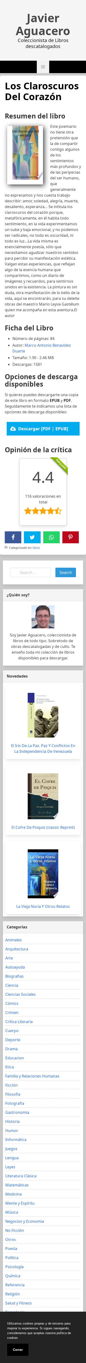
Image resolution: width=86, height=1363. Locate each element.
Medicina (13, 1194)
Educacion (14, 1058)
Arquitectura (16, 949)
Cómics (11, 1003)
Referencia (15, 1285)
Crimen (11, 1012)
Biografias (14, 976)
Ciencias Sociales (20, 994)
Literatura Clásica (21, 1176)
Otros (36, 548)
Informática (16, 1139)
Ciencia (11, 985)
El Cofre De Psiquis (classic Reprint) (43, 827)
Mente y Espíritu (20, 1203)
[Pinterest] (70, 537)
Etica (9, 1067)
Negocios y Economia (24, 1221)
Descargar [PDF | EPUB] (43, 428)
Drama (11, 1048)
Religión (12, 1294)
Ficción (11, 1085)
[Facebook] (13, 537)
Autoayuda (15, 967)
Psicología (14, 1266)
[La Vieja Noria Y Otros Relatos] (43, 874)
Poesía (11, 1248)
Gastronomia (17, 1112)
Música (11, 1212)
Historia (12, 1121)
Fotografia (14, 1103)
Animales (13, 940)
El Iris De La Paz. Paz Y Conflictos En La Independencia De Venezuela (43, 748)
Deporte (12, 1039)
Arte (9, 958)
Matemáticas (17, 1185)
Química (12, 1275)
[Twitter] (32, 537)
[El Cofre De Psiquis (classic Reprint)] (43, 796)
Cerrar (18, 1350)
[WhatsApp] (51, 537)
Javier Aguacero (43, 24)
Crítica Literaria (19, 1021)
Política (11, 1257)
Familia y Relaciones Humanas (32, 1076)
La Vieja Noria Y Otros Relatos (43, 906)
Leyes (10, 1166)
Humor (11, 1130)
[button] (43, 67)
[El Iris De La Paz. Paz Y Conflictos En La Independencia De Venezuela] (43, 715)
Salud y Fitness (18, 1303)
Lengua (12, 1157)
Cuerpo (12, 1030)
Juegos (11, 1148)
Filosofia (12, 1094)
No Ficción (14, 1230)
